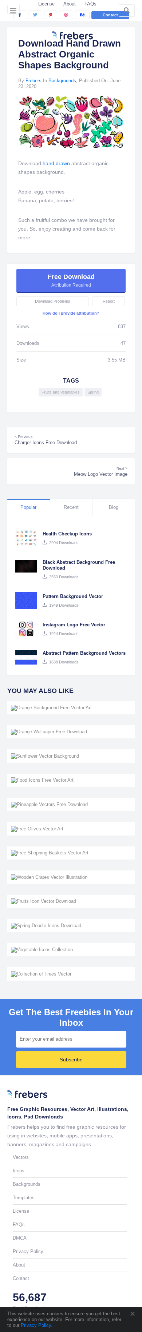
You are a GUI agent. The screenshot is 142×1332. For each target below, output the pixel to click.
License (46, 4)
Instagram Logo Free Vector (74, 624)
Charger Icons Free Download (46, 440)
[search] (127, 10)
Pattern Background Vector (73, 596)
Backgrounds (62, 80)
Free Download (71, 280)
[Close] (132, 1313)
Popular (28, 507)
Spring (93, 392)
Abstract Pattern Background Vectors (84, 653)
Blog (113, 507)
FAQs (90, 4)
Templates (24, 1197)
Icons (18, 1170)
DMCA (20, 1238)
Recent (71, 507)
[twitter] (35, 15)
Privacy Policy (35, 1325)
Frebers (33, 80)
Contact (110, 15)
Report (109, 301)
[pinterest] (50, 15)
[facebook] (19, 15)
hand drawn (56, 163)
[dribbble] (66, 15)
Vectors (21, 1157)
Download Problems (52, 301)
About (69, 4)
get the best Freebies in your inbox (71, 1017)
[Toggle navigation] (13, 9)
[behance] (82, 15)
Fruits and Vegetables (61, 392)
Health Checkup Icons (67, 534)
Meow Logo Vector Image (100, 471)
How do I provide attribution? (71, 313)
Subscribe (71, 1059)
